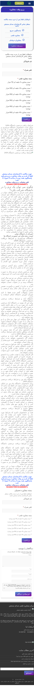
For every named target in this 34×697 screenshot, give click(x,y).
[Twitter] (20, 679)
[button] (29, 3)
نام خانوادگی (27, 61)
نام (30, 569)
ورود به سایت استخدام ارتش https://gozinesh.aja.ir (22, 661)
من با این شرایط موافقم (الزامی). (22, 588)
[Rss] (23, 679)
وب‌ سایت (29, 578)
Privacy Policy (13, 586)
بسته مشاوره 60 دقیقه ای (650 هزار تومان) (18, 113)
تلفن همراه (27, 70)
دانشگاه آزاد (21, 146)
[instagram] (13, 679)
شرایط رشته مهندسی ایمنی (27, 658)
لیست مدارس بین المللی (28, 663)
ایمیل (29, 574)
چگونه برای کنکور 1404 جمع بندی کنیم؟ (25, 656)
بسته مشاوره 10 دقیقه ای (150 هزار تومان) (18, 89)
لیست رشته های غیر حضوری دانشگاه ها (18, 236)
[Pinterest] (19, 679)
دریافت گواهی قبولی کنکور (28, 654)
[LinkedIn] (17, 679)
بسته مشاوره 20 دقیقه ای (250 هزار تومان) (18, 95)
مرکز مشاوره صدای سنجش (17, 681)
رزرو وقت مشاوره (17, 46)
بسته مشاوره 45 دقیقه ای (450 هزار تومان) (18, 107)
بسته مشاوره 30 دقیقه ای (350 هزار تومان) (18, 101)
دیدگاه (29, 555)
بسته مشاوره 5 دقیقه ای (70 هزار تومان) (19, 83)
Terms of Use (22, 586)
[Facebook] (22, 679)
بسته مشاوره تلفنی (25, 78)
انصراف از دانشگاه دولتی (24, 234)
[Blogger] (14, 680)
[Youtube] (16, 679)
